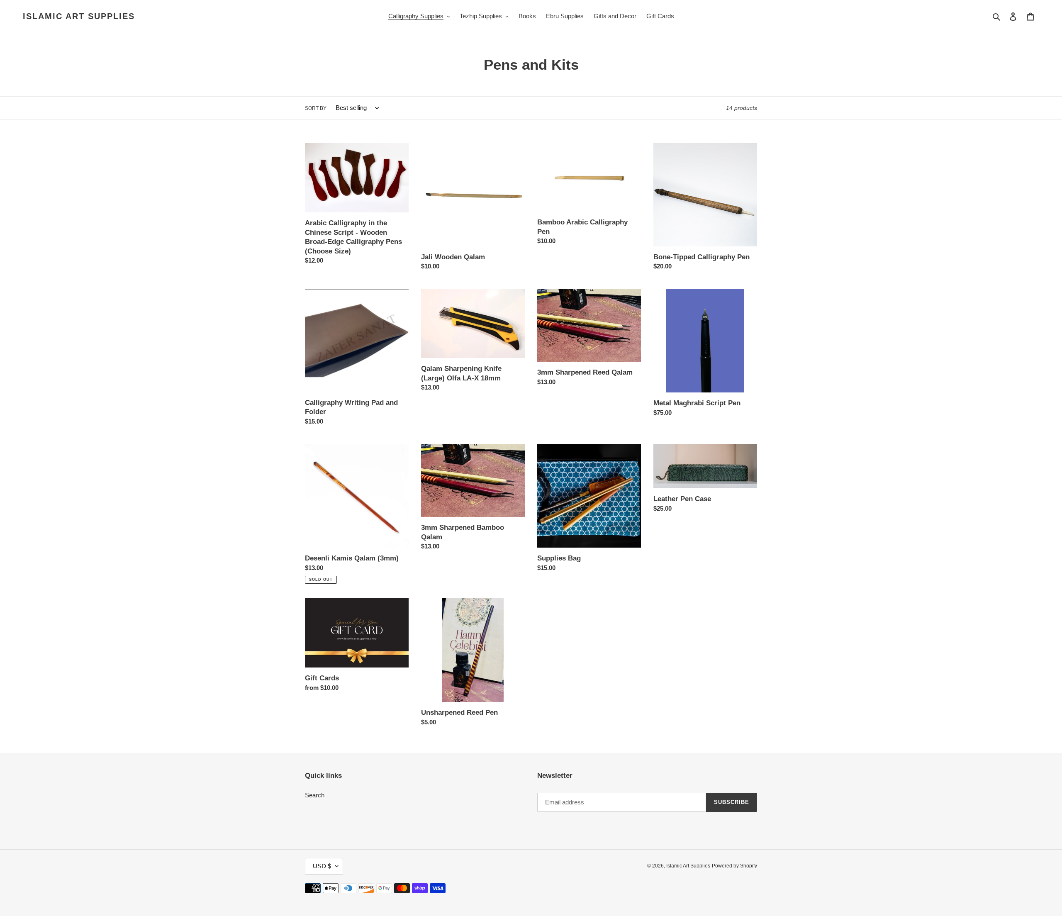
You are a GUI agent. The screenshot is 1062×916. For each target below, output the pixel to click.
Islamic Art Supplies (79, 16)
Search (314, 795)
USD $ (322, 866)
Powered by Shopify (734, 866)
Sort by (315, 108)
